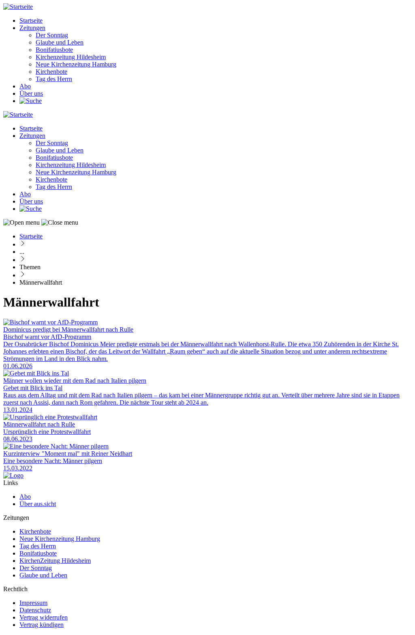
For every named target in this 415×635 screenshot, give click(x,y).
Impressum (33, 602)
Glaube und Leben (59, 42)
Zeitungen (32, 27)
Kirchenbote (51, 71)
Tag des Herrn (54, 78)
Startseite (31, 20)
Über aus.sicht (37, 503)
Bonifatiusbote (54, 49)
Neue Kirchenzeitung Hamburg (76, 64)
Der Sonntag (52, 35)
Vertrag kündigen (41, 624)
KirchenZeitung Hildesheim (55, 560)
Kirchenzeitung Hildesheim (71, 57)
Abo (25, 86)
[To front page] (13, 475)
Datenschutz (35, 610)
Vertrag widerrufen (43, 617)
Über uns (31, 93)
